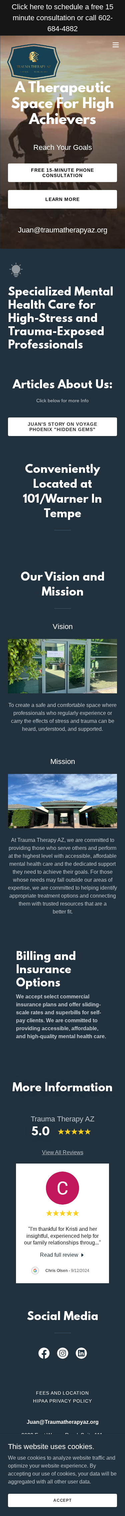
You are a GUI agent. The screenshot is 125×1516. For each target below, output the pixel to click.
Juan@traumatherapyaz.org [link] (62, 230)
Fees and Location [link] (62, 1393)
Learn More (62, 199)
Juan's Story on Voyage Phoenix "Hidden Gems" (63, 426)
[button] (115, 44)
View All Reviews (62, 1152)
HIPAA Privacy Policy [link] (62, 1401)
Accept (62, 1500)
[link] (33, 44)
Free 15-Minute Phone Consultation (62, 172)
